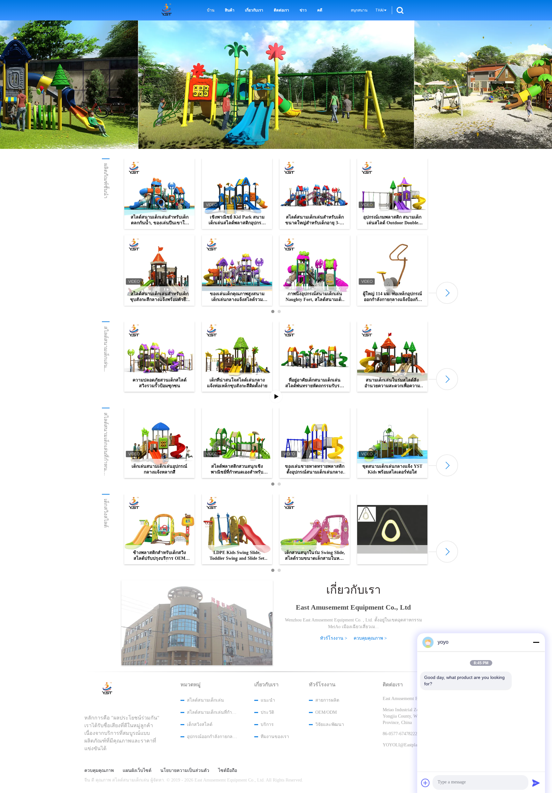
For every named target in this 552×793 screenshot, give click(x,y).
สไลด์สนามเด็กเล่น (205, 700)
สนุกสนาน (359, 10)
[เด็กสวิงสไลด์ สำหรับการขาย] (276, 84)
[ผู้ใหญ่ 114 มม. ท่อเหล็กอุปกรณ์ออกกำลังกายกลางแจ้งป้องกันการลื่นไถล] (392, 270)
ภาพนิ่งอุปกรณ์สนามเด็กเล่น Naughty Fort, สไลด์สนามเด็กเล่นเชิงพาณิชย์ (315, 297)
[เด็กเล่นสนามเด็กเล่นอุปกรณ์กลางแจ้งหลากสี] (159, 443)
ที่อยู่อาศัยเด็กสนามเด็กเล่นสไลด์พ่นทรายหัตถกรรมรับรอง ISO (314, 383)
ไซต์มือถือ (227, 770)
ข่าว (303, 10)
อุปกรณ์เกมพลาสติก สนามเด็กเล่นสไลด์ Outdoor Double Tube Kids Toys (392, 220)
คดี (319, 10)
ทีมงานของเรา (275, 736)
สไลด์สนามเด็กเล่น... (106, 349)
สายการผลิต (327, 700)
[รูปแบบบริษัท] (197, 627)
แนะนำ (268, 700)
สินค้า (229, 10)
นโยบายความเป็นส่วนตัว (184, 770)
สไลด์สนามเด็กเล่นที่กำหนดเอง (212, 712)
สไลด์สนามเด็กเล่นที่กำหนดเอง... (106, 448)
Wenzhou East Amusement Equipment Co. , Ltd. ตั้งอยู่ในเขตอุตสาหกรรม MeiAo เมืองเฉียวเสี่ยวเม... (353, 623)
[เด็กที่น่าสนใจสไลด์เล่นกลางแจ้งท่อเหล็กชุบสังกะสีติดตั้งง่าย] (237, 356)
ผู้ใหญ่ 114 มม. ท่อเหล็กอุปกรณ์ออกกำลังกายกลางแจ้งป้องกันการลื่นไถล (392, 297)
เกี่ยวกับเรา (254, 10)
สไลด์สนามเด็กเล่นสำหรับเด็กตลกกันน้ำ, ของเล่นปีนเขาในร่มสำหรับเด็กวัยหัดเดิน (159, 220)
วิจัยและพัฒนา (329, 724)
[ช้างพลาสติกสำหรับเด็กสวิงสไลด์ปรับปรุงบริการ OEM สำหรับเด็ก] (159, 529)
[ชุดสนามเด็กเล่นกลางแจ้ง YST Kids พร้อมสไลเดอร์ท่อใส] (392, 443)
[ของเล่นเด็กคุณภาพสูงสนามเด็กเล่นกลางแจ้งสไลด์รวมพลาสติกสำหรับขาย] (237, 270)
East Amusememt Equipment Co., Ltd (353, 607)
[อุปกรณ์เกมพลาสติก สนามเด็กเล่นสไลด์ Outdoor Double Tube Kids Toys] (392, 193)
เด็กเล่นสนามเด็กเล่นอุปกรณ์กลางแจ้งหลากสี (159, 469)
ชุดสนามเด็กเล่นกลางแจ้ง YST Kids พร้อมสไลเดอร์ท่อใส (392, 469)
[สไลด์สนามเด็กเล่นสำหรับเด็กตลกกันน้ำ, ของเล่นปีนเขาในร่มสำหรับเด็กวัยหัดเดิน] (159, 193)
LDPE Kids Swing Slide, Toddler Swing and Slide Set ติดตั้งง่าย (237, 555)
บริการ (267, 724)
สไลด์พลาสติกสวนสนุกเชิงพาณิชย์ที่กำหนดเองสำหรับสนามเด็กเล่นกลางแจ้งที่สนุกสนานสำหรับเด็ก (237, 469)
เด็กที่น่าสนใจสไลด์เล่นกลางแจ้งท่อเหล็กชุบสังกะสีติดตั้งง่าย (237, 383)
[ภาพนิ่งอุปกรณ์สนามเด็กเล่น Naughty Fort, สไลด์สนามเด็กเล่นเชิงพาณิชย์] (315, 270)
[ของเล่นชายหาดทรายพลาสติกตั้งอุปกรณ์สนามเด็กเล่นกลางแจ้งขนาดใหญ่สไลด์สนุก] (315, 443)
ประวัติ (267, 712)
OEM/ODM (326, 712)
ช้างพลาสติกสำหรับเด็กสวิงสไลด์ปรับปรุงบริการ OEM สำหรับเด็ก (159, 555)
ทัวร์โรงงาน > (333, 638)
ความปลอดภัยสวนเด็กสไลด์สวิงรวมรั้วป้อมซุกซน (160, 383)
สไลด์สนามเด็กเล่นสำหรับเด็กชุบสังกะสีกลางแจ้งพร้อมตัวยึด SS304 (159, 297)
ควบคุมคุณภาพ (99, 770)
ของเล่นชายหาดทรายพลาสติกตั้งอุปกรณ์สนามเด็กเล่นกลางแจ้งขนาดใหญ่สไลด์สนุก (314, 469)
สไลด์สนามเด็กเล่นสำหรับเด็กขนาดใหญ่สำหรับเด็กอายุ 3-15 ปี (314, 220)
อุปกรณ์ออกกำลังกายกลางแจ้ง (212, 736)
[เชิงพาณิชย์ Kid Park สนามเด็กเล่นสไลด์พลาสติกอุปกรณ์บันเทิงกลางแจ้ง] (237, 193)
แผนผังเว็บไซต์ (137, 770)
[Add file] (425, 783)
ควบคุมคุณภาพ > (370, 638)
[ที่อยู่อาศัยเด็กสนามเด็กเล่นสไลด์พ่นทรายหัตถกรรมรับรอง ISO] (315, 356)
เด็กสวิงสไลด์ (106, 513)
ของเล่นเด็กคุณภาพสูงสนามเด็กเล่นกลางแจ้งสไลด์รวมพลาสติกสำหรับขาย (237, 297)
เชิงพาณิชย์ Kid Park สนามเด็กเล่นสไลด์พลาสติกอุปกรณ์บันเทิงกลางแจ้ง (237, 220)
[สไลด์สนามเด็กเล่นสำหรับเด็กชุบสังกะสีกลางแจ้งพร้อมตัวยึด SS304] (159, 270)
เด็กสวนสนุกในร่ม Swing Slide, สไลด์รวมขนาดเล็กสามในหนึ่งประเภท (315, 555)
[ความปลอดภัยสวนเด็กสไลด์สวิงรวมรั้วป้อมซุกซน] (159, 356)
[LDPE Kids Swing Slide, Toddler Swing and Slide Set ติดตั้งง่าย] (237, 529)
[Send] (536, 783)
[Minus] (536, 642)
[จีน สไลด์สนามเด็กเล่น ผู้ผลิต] (168, 10)
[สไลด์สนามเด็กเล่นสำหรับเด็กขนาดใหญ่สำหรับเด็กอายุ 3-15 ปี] (315, 193)
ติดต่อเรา (281, 10)
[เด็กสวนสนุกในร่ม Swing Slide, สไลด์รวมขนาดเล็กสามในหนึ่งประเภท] (315, 529)
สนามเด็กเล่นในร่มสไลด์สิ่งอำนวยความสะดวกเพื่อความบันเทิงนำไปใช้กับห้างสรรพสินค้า (392, 383)
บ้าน (210, 10)
